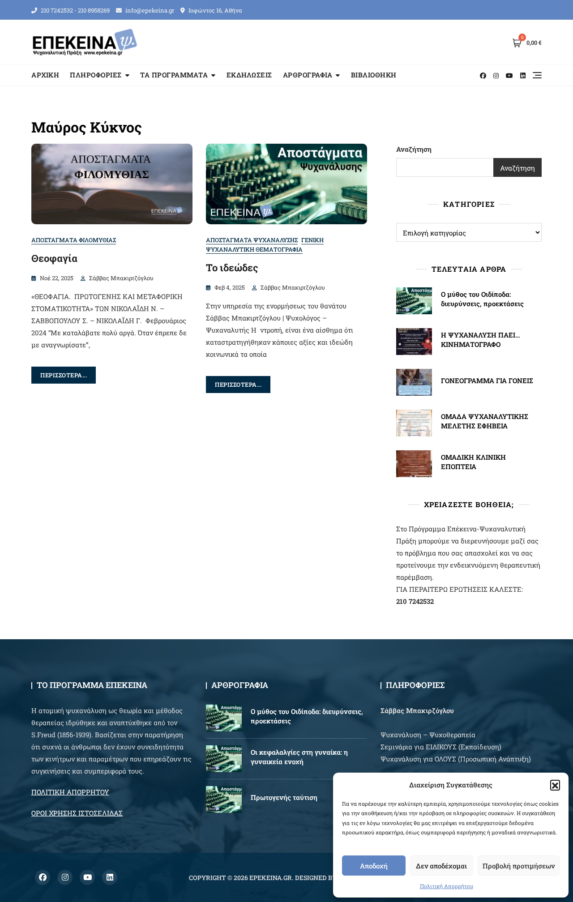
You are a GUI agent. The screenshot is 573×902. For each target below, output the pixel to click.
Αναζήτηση (414, 149)
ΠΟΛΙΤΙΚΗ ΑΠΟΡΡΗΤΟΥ (70, 791)
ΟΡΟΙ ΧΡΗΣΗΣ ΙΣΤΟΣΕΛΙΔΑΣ (77, 812)
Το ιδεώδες (232, 267)
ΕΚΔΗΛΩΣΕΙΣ (249, 74)
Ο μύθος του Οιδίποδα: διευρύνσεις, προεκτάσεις (482, 299)
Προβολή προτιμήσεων (519, 865)
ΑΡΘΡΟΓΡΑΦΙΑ (308, 74)
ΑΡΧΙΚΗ (45, 74)
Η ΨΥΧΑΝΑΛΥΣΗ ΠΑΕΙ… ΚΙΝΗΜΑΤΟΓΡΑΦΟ (480, 339)
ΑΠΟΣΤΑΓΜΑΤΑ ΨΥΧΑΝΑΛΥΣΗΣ (252, 240)
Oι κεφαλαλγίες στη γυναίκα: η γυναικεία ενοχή (299, 757)
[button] (555, 784)
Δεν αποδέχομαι (441, 865)
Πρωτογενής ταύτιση (284, 797)
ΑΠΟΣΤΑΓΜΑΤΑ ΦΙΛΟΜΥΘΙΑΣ (73, 240)
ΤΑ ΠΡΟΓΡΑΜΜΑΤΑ (174, 74)
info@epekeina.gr (149, 10)
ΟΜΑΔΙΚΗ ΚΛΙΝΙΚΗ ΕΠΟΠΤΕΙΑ (473, 462)
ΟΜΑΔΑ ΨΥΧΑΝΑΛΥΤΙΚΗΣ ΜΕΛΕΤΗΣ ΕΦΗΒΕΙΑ (484, 421)
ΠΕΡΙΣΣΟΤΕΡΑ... (63, 375)
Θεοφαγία (54, 258)
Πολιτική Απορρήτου (446, 885)
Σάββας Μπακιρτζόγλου (121, 278)
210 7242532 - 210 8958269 (74, 10)
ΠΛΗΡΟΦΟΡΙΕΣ (96, 74)
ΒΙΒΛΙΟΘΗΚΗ (374, 74)
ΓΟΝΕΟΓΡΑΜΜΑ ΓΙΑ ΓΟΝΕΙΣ (487, 380)
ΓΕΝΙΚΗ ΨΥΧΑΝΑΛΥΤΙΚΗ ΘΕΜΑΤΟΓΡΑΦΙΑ (265, 244)
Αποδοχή (374, 865)
